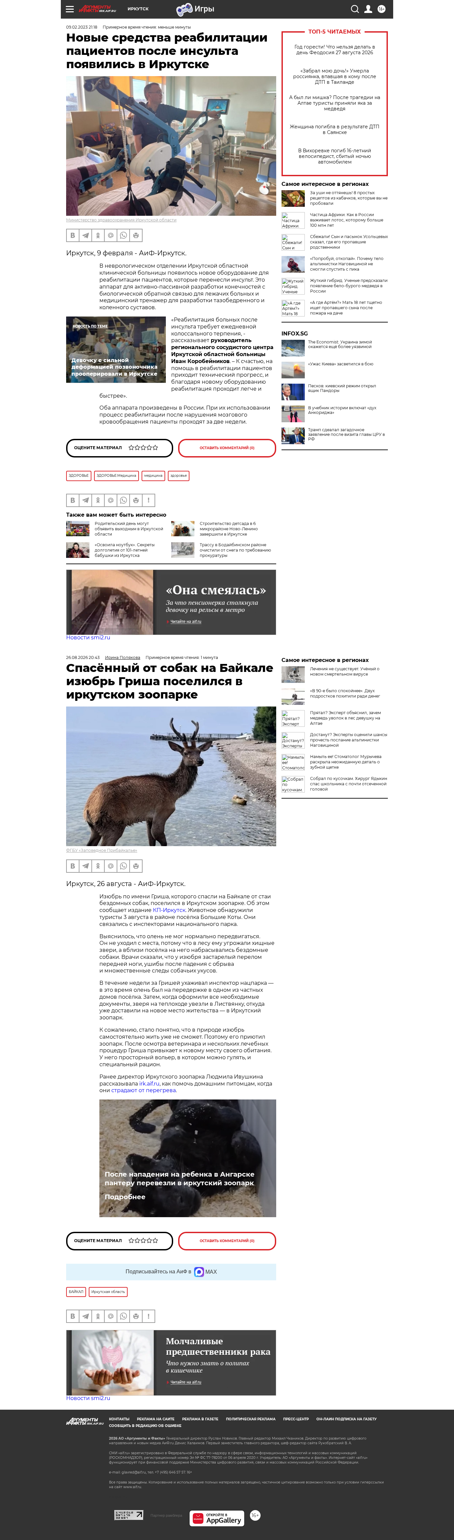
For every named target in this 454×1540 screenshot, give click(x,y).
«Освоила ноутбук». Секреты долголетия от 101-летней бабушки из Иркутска (125, 550)
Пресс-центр (296, 1419)
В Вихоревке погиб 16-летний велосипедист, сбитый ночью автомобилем (334, 156)
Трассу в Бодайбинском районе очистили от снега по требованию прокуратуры (235, 550)
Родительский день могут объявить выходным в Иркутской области (129, 529)
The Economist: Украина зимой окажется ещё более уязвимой (340, 344)
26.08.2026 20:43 (83, 657)
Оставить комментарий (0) (227, 448)
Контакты (119, 1419)
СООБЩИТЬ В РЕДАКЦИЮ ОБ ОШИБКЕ (145, 1426)
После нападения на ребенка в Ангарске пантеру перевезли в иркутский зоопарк (180, 1178)
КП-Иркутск (169, 910)
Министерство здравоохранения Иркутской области (121, 219)
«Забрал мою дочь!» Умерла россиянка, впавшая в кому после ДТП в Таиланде (334, 76)
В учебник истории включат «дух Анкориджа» (342, 410)
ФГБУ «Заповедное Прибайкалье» (101, 850)
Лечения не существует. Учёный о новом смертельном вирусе (345, 671)
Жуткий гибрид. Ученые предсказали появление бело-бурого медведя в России (349, 286)
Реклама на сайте (155, 1419)
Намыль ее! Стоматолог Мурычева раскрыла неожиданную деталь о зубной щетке (346, 762)
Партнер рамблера (166, 1515)
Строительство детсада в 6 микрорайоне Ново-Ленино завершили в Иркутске (229, 529)
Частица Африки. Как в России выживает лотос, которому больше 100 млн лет (346, 220)
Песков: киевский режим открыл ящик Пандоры (342, 388)
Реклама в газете (200, 1419)
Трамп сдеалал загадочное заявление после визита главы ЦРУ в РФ (346, 435)
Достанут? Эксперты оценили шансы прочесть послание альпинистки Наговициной (348, 740)
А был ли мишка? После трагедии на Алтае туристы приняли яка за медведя (334, 103)
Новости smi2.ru (88, 637)
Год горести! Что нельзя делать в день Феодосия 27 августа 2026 (334, 50)
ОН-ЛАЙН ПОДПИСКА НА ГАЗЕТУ (346, 1419)
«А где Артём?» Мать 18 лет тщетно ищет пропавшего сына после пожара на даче (346, 308)
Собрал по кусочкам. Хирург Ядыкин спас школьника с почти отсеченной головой (348, 784)
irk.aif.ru (149, 1084)
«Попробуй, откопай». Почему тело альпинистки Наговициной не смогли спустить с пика (347, 264)
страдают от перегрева (143, 1090)
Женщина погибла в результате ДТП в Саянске (335, 129)
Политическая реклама (251, 1419)
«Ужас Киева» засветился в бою (340, 364)
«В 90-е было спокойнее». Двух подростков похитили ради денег (345, 693)
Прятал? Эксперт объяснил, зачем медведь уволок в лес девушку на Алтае (345, 718)
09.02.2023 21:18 (81, 27)
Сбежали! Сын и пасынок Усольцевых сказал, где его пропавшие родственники (349, 242)
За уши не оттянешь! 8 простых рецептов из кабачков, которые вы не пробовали (349, 198)
